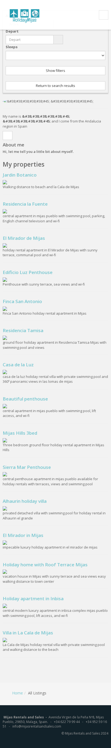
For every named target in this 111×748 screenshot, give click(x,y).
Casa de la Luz (18, 364)
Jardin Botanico (20, 175)
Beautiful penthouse (25, 399)
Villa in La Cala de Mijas (28, 633)
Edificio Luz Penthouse (28, 272)
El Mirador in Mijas (23, 535)
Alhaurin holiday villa (25, 501)
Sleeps (12, 46)
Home (17, 693)
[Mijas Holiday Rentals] (28, 15)
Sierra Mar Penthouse (27, 467)
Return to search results (55, 85)
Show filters (55, 70)
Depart (12, 31)
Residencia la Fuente (25, 204)
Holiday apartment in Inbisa (33, 598)
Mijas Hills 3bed (20, 433)
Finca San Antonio (22, 301)
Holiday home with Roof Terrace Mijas (45, 564)
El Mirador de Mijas (24, 238)
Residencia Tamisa (23, 330)
